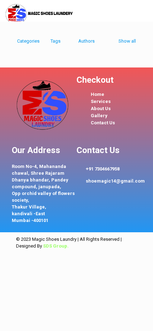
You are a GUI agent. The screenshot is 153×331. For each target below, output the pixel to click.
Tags (55, 41)
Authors (86, 41)
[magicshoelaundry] (39, 11)
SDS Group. (56, 246)
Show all (127, 41)
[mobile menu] (143, 11)
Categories (28, 41)
